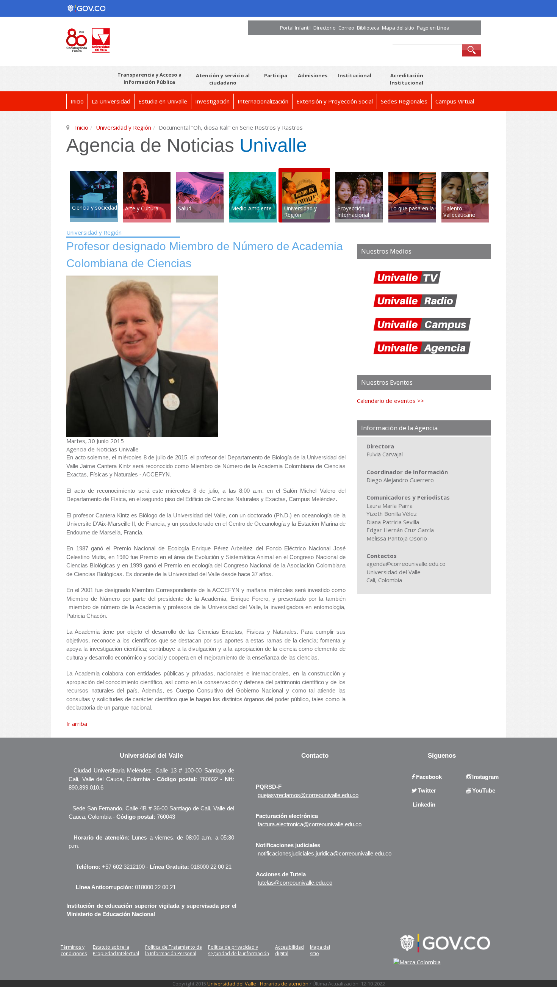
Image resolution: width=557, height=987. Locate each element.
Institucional (354, 75)
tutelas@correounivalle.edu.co (295, 882)
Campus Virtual (454, 101)
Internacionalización (263, 101)
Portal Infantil (295, 27)
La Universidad (111, 101)
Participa (275, 75)
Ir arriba (76, 723)
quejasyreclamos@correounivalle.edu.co (308, 795)
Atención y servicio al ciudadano (223, 79)
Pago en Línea (433, 27)
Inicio (77, 101)
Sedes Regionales (404, 101)
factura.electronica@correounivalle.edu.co (309, 824)
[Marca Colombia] (417, 962)
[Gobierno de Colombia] (442, 942)
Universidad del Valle (231, 983)
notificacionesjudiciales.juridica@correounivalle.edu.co (324, 853)
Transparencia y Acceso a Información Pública (149, 78)
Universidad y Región (123, 127)
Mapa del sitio (398, 27)
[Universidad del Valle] (146, 39)
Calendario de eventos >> (390, 400)
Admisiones (312, 75)
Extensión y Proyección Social (334, 101)
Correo (346, 27)
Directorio (324, 27)
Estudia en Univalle (162, 101)
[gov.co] (86, 8)
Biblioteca (368, 27)
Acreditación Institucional (406, 79)
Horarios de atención (284, 983)
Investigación (212, 101)
